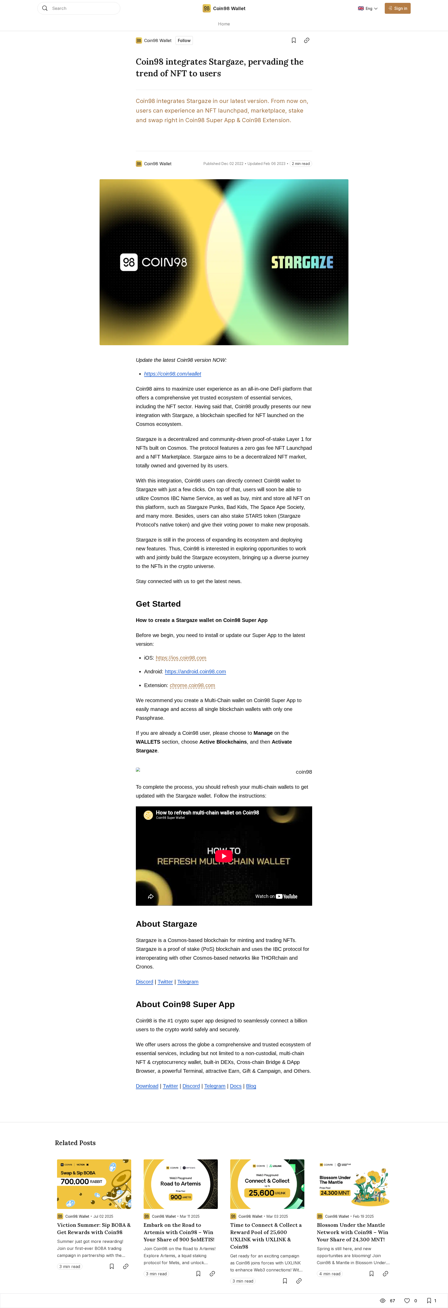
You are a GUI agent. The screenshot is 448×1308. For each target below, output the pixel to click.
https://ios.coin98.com (181, 658)
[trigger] (78, 8)
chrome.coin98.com (192, 685)
